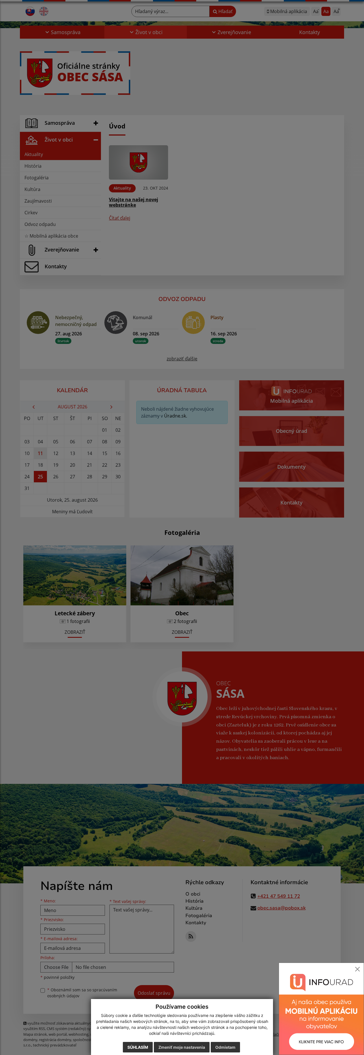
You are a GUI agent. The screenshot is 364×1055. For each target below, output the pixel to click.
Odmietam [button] (225, 1047)
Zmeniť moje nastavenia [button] (181, 1047)
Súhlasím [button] (137, 1047)
